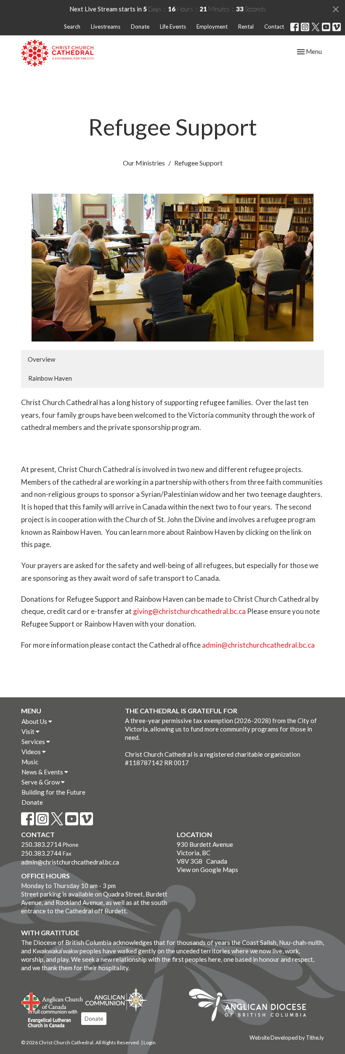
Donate (140, 26)
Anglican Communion (116, 999)
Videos (31, 751)
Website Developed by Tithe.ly (286, 1037)
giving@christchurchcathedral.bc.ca (189, 611)
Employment (212, 26)
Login (149, 1042)
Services (33, 741)
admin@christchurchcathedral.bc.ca (258, 644)
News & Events (42, 772)
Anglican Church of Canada (52, 1000)
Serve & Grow (41, 782)
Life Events (173, 26)
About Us (34, 721)
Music (29, 762)
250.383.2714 (41, 844)
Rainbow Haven (50, 378)
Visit (28, 731)
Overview (41, 359)
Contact (274, 26)
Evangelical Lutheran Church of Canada (49, 1019)
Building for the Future (53, 792)
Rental (246, 26)
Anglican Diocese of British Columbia (252, 1006)
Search (72, 26)
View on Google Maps (207, 869)
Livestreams (105, 26)
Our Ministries (144, 163)
